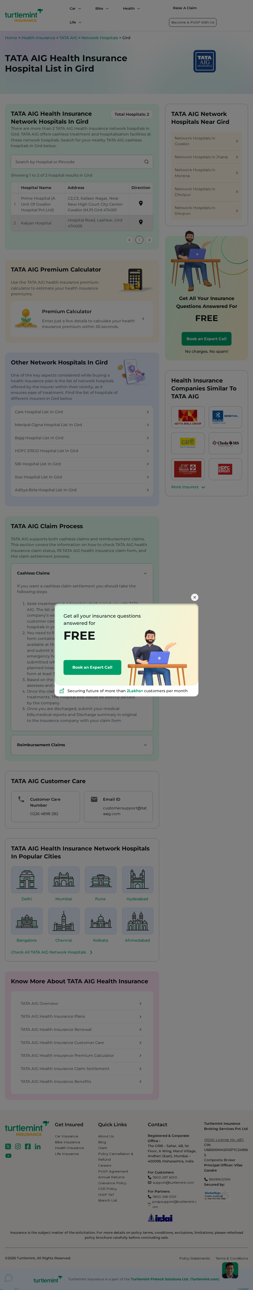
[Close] (194, 597)
